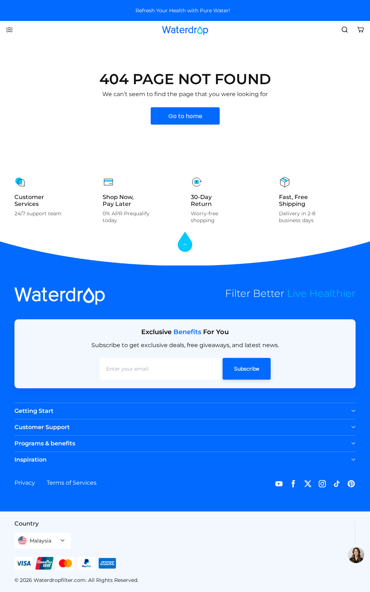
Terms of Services (71, 482)
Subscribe (246, 369)
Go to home (185, 116)
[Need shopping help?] (356, 555)
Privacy (24, 482)
